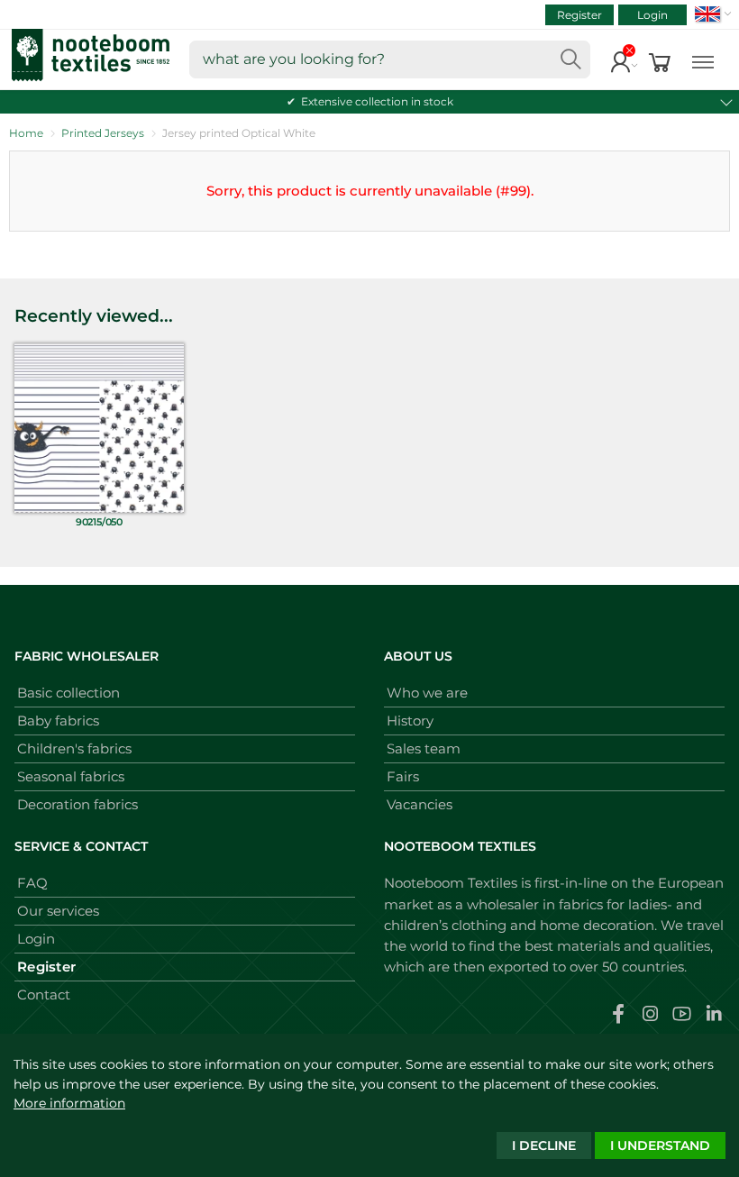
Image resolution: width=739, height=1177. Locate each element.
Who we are (427, 692)
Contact (43, 994)
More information (69, 1103)
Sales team (424, 748)
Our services (58, 910)
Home (26, 133)
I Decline (544, 1145)
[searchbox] (389, 59)
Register (579, 15)
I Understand (660, 1145)
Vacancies (419, 804)
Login (652, 15)
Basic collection (68, 692)
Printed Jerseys (102, 133)
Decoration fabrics (77, 804)
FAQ (32, 882)
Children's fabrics (74, 748)
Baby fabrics (58, 720)
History (410, 720)
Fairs (403, 776)
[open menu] (703, 60)
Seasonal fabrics (70, 776)
